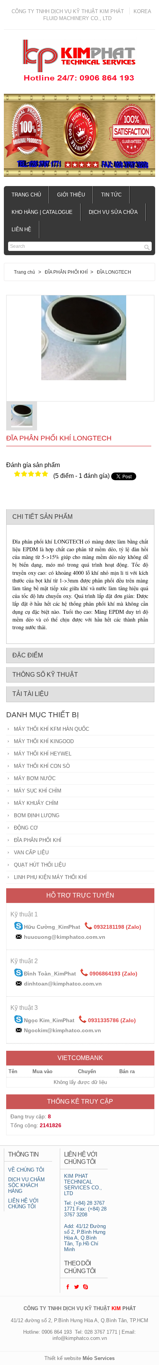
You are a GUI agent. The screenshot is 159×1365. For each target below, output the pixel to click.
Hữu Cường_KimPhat (52, 927)
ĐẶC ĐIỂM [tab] (27, 655)
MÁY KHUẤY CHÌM (36, 803)
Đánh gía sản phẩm (33, 465)
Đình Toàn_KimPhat (50, 973)
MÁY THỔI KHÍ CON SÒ (42, 766)
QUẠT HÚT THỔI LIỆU (40, 865)
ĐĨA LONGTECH (114, 271)
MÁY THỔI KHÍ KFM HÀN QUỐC (51, 729)
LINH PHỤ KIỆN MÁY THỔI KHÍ (50, 877)
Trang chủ (26, 195)
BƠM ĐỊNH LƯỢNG (36, 815)
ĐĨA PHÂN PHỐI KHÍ (67, 271)
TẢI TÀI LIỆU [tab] (30, 694)
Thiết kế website (62, 1358)
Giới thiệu (71, 195)
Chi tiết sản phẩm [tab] (42, 516)
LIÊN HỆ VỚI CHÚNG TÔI (23, 1203)
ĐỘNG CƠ (26, 828)
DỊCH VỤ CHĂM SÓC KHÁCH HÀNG (26, 1185)
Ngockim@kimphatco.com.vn (62, 1030)
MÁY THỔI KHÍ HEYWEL (42, 754)
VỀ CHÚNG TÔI (26, 1170)
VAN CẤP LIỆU (31, 852)
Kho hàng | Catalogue (42, 212)
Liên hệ (21, 229)
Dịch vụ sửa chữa (113, 212)
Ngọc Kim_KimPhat (49, 1020)
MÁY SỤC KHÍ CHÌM (37, 791)
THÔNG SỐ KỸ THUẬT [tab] (45, 674)
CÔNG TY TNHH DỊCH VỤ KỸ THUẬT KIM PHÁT (68, 11)
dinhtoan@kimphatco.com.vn (63, 984)
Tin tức (111, 195)
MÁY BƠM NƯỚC (35, 778)
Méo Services (99, 1358)
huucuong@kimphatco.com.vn (64, 937)
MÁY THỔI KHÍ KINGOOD (44, 741)
